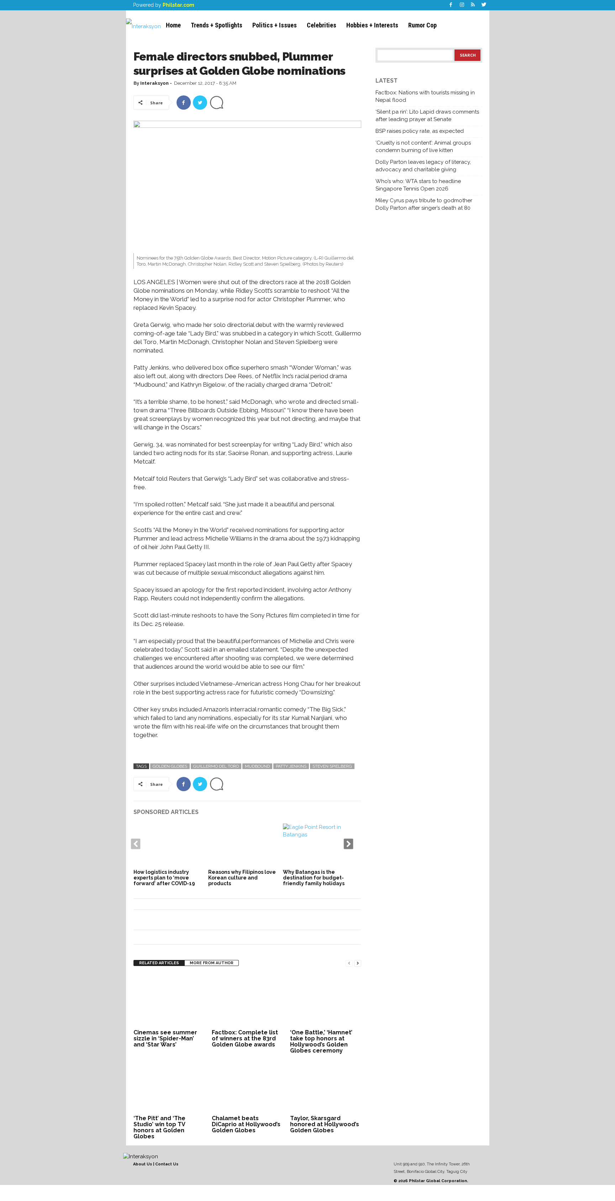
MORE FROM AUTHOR (211, 963)
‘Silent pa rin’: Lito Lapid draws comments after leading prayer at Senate (427, 115)
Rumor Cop (422, 25)
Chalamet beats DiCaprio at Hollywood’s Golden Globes (246, 1124)
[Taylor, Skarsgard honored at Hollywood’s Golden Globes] (325, 1086)
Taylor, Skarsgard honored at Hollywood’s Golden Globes (324, 1124)
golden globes (170, 766)
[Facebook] (451, 5)
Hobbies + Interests (372, 25)
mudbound (257, 766)
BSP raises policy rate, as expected (419, 131)
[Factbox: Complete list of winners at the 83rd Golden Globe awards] (247, 1000)
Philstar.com (178, 5)
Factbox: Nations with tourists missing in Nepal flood (425, 96)
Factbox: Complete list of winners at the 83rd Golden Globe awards (245, 1038)
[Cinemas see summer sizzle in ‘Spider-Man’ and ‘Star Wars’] (169, 1000)
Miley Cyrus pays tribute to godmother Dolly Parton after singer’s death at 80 (423, 204)
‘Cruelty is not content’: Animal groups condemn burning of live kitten (423, 146)
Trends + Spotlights (216, 25)
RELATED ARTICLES (159, 963)
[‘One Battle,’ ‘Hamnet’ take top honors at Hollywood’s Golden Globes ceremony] (325, 1000)
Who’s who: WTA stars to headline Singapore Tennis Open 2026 (418, 185)
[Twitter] (484, 5)
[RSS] (473, 5)
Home (173, 25)
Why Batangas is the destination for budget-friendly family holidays (314, 877)
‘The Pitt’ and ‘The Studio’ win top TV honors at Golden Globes (159, 1127)
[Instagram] (462, 5)
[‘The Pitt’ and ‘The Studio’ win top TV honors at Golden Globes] (169, 1086)
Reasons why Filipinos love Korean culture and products (242, 877)
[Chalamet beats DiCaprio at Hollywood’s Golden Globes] (247, 1086)
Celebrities (321, 25)
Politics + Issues (274, 25)
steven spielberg (332, 766)
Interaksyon (154, 83)
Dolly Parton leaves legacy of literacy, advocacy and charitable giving (423, 166)
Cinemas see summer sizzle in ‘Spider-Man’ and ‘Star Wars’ (165, 1038)
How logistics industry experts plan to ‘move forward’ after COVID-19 (164, 877)
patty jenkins (291, 766)
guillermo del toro (216, 766)
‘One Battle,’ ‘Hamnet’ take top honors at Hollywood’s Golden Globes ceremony (321, 1041)
